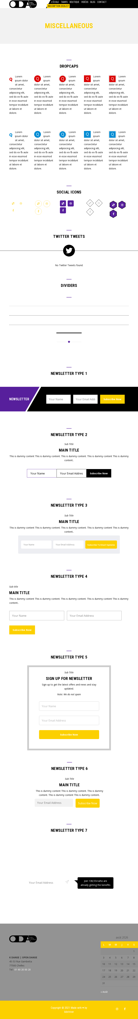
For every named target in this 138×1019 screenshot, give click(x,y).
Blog (92, 2)
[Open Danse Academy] (23, 4)
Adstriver (69, 1011)
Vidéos (84, 2)
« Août (104, 991)
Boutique (74, 2)
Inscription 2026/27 (58, 6)
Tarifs (64, 2)
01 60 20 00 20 (22, 969)
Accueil (45, 2)
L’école (55, 2)
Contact (102, 2)
